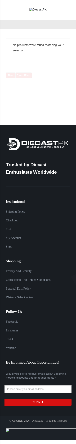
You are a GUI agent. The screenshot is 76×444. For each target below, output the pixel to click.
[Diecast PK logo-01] (38, 9)
